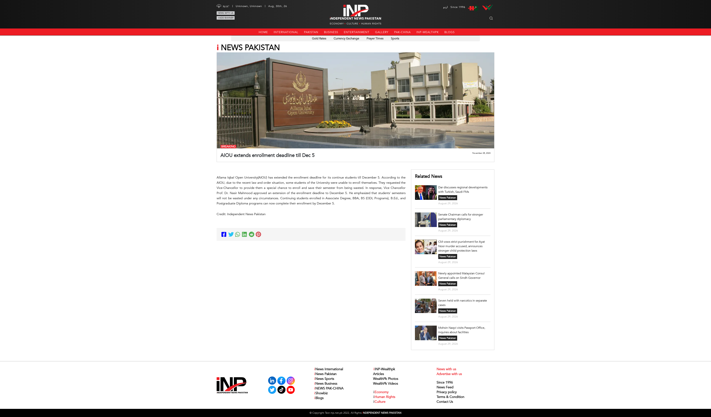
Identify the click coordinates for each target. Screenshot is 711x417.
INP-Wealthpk (427, 32)
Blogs (449, 32)
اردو (445, 7)
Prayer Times (375, 38)
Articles (378, 374)
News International (328, 369)
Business (331, 32)
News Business (325, 383)
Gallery (381, 32)
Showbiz (321, 393)
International (286, 32)
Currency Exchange (346, 38)
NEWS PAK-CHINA (328, 388)
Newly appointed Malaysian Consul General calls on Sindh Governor (461, 275)
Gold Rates (319, 38)
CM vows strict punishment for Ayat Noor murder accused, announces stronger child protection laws (461, 246)
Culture (352, 23)
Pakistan (311, 32)
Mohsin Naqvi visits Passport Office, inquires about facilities (461, 330)
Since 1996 (445, 382)
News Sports (324, 378)
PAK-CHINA (402, 32)
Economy (337, 23)
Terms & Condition (450, 397)
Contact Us (445, 401)
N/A (226, 6)
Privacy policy (447, 392)
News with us (225, 12)
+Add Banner (225, 17)
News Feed (445, 387)
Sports (395, 38)
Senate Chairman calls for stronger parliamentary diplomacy (460, 217)
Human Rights (371, 23)
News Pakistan (447, 197)
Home (263, 32)
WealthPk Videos (385, 383)
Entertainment (356, 32)
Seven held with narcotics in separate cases (462, 303)
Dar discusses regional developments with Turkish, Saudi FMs (463, 189)
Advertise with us (449, 374)
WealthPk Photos (385, 378)
